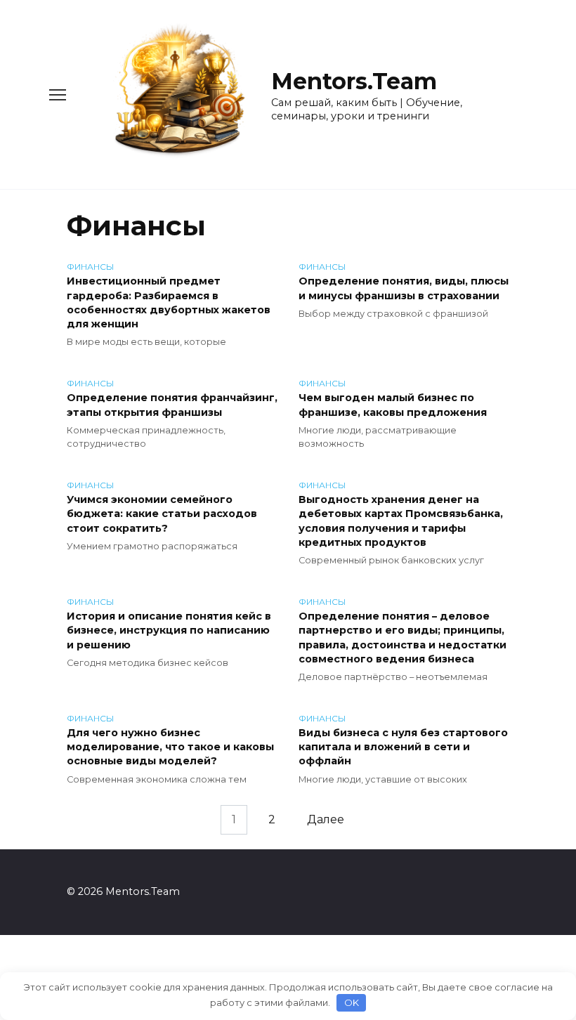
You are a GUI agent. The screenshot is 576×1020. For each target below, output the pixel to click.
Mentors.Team (354, 81)
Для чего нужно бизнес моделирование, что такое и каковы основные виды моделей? (170, 747)
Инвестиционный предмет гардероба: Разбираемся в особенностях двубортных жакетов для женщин (168, 302)
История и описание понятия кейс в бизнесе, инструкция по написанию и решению (169, 630)
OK (351, 1002)
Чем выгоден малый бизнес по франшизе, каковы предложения (393, 405)
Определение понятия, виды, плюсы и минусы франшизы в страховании (404, 288)
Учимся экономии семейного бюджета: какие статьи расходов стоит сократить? (162, 514)
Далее (325, 819)
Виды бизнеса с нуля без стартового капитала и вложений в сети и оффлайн (403, 747)
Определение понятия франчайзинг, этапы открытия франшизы (172, 405)
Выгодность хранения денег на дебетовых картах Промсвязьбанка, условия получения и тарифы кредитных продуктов (401, 521)
